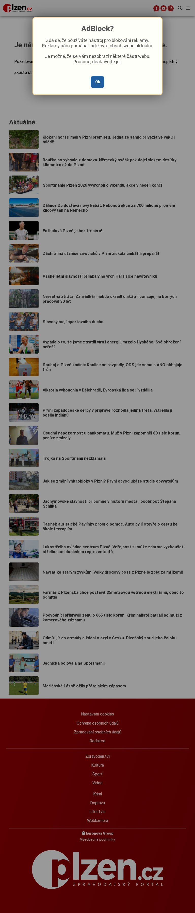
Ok (97, 81)
